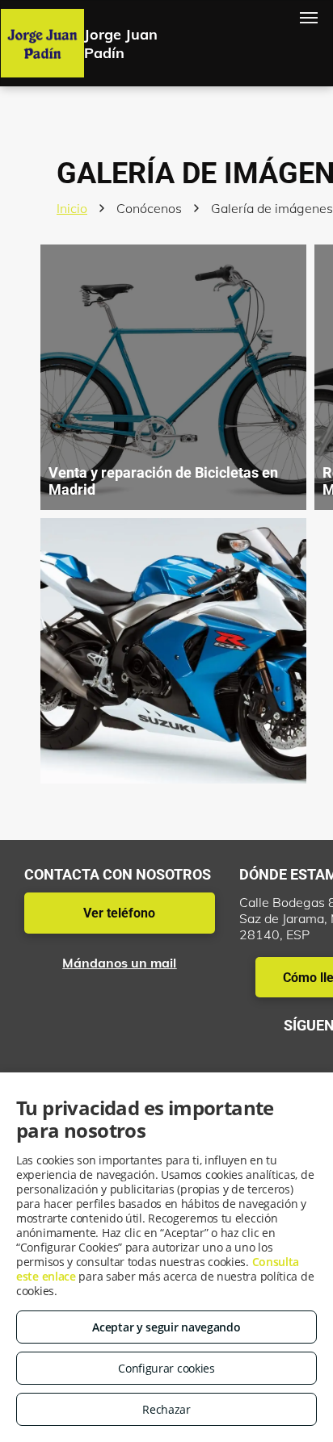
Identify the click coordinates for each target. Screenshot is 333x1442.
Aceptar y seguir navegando (166, 1327)
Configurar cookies (166, 1368)
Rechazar (166, 1409)
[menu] (309, 18)
